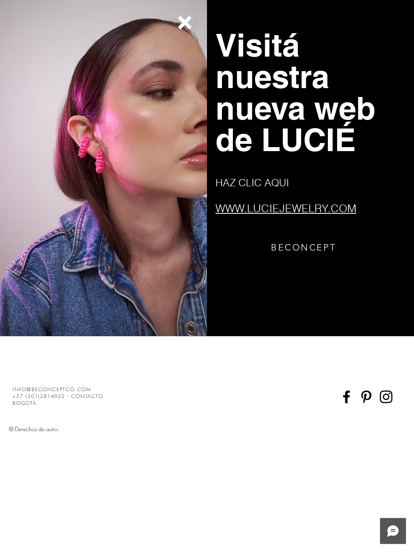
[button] (185, 22)
